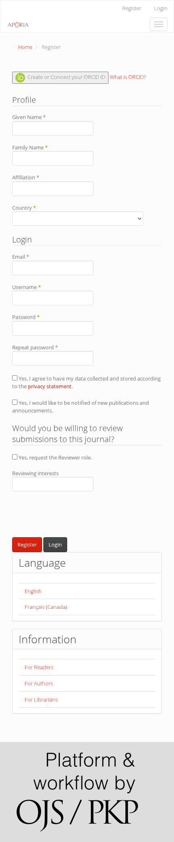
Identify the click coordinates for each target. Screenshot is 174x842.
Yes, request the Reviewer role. (54, 457)
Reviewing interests (35, 473)
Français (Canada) (46, 606)
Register (131, 8)
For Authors (39, 683)
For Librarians (41, 699)
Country (34, 207)
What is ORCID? (128, 77)
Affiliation (36, 177)
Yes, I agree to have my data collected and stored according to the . (86, 382)
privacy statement (50, 386)
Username (37, 287)
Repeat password (45, 347)
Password (36, 317)
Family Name (40, 147)
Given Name (39, 117)
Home (25, 47)
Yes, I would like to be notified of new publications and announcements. (80, 406)
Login (161, 8)
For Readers (39, 667)
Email (31, 256)
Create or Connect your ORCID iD (65, 77)
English (33, 591)
